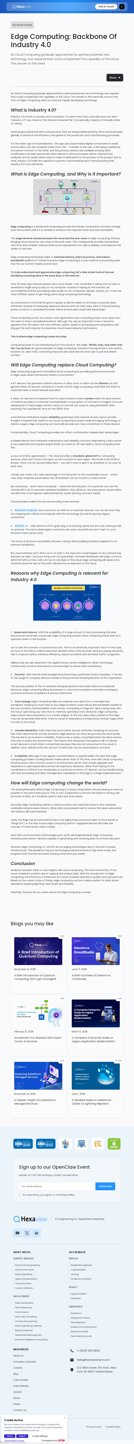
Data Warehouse (23, 1307)
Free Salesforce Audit (81, 1336)
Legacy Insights (79, 1293)
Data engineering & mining (28, 1325)
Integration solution (80, 1317)
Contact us (19, 1410)
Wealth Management (81, 1265)
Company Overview (24, 1361)
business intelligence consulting (31, 1339)
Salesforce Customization (84, 1327)
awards (17, 1392)
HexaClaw (76, 1298)
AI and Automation (24, 1269)
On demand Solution (81, 1278)
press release (21, 1386)
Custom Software (24, 1288)
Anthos (19, 526)
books (16, 1398)
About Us (18, 1355)
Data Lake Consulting (26, 1316)
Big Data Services (24, 1330)
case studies (20, 1380)
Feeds (16, 1404)
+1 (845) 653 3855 (88, 1351)
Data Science (22, 1312)
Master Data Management (28, 1335)
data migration (78, 1322)
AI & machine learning (26, 1321)
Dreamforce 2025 (79, 1331)
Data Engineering (23, 1274)
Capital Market (78, 1269)
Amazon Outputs (26, 510)
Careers (17, 1367)
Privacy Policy (67, 1194)
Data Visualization (24, 1303)
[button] (122, 6)
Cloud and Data (23, 1283)
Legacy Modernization (26, 1278)
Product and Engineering (27, 1265)
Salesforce (76, 1313)
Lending (75, 1274)
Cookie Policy (113, 1426)
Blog (15, 1373)
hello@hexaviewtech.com (93, 1360)
